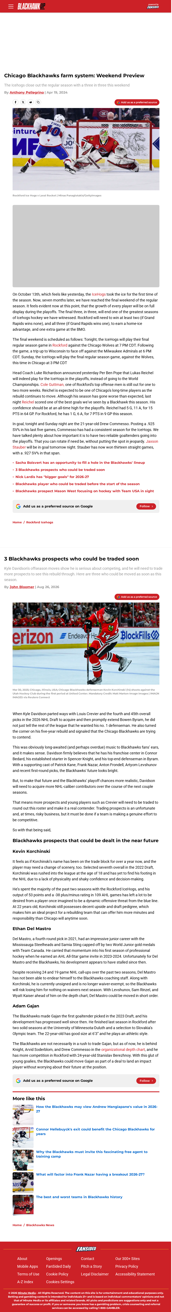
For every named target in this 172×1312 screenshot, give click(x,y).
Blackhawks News (40, 1225)
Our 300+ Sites (127, 1258)
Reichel (28, 402)
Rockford (59, 345)
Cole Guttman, (52, 384)
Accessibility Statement (135, 1274)
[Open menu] (10, 6)
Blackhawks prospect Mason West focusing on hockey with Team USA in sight (85, 491)
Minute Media (27, 1292)
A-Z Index (25, 1282)
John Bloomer (22, 587)
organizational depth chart (122, 1049)
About (22, 1258)
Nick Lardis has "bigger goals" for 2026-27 (52, 477)
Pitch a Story (91, 1266)
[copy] (38, 102)
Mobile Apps (27, 1266)
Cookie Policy (57, 1274)
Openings (54, 1258)
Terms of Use (28, 1274)
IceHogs (99, 294)
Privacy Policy (126, 1266)
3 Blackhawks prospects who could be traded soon (60, 470)
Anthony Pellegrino (27, 92)
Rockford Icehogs (39, 522)
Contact (87, 1258)
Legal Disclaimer (95, 1274)
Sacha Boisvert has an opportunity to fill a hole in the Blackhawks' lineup (80, 463)
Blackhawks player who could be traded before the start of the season (78, 484)
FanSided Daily (58, 1266)
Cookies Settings (60, 1282)
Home (17, 522)
